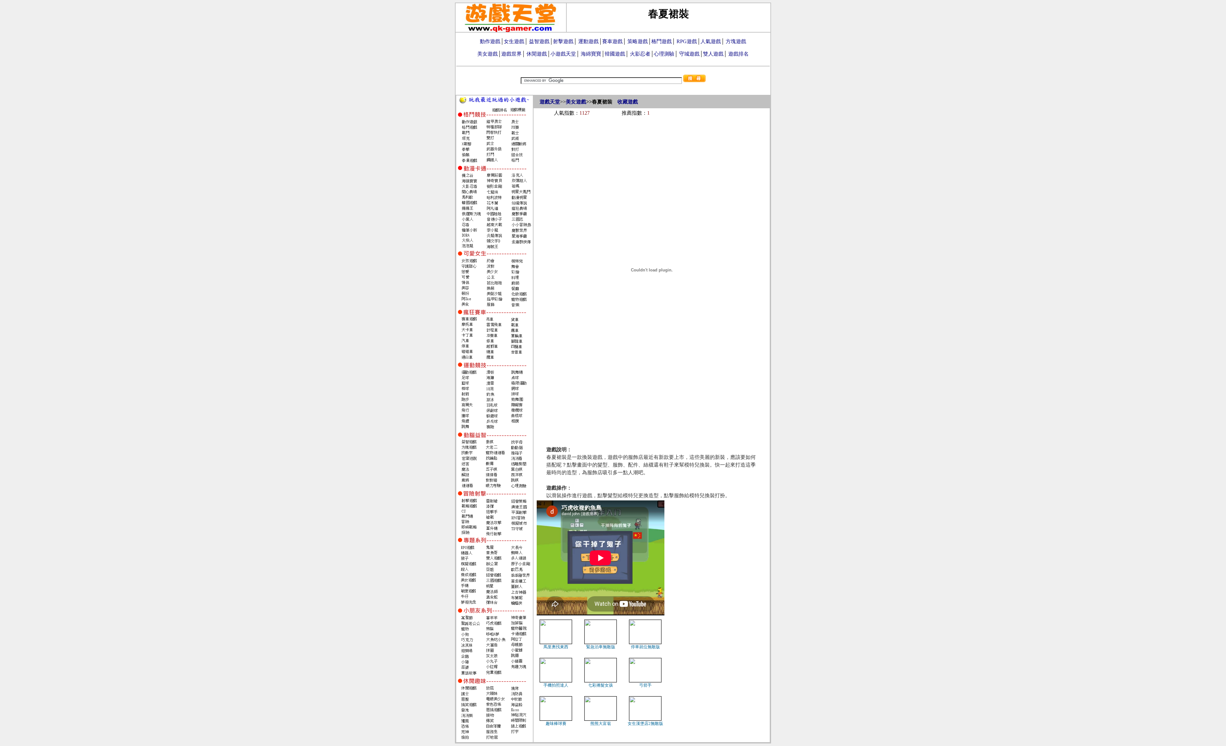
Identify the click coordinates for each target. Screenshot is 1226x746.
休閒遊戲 (536, 54)
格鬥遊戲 (661, 41)
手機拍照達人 (555, 685)
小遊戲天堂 (563, 54)
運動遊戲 (588, 41)
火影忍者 (640, 54)
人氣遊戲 (710, 41)
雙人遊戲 (713, 54)
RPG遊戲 (687, 41)
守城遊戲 (689, 54)
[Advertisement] (651, 138)
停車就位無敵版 (645, 646)
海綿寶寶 (591, 54)
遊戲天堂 (550, 101)
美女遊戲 (487, 54)
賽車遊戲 (612, 41)
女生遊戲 (514, 41)
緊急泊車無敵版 (600, 646)
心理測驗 (664, 54)
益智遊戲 (539, 41)
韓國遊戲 (615, 54)
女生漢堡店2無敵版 (645, 723)
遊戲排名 (738, 54)
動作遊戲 (490, 41)
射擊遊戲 (563, 41)
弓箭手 (645, 685)
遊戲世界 (511, 54)
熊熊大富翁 (600, 723)
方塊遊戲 (736, 41)
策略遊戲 (637, 41)
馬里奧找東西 (555, 646)
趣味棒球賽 (556, 723)
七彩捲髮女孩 (600, 685)
